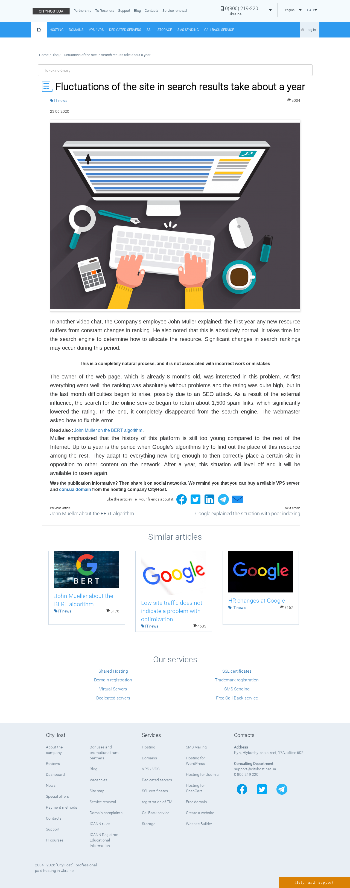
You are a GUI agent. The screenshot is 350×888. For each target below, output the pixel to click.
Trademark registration (237, 679)
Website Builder (199, 824)
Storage (165, 30)
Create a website (200, 813)
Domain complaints (106, 813)
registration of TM (157, 802)
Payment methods (61, 807)
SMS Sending (188, 30)
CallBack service (155, 813)
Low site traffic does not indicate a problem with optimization (171, 611)
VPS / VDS (96, 30)
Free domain (196, 802)
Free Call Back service (237, 698)
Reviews (53, 763)
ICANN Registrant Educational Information (105, 840)
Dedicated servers (125, 30)
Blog (137, 10)
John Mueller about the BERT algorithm (92, 513)
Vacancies (98, 780)
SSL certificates (237, 671)
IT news (60, 100)
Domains (76, 30)
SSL (149, 30)
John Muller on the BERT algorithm (108, 430)
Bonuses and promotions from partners (104, 752)
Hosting (56, 30)
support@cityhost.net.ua (255, 769)
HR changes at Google (256, 600)
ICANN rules (100, 824)
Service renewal (174, 10)
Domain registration (113, 679)
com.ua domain (75, 489)
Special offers (57, 796)
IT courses (54, 840)
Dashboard (55, 774)
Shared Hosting (113, 671)
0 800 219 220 (246, 774)
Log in (311, 30)
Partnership (82, 10)
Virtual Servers (113, 689)
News (51, 785)
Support (124, 10)
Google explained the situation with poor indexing (247, 513)
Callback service (219, 30)
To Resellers (104, 10)
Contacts (152, 10)
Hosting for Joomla (202, 774)
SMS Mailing (196, 747)
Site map (97, 791)
